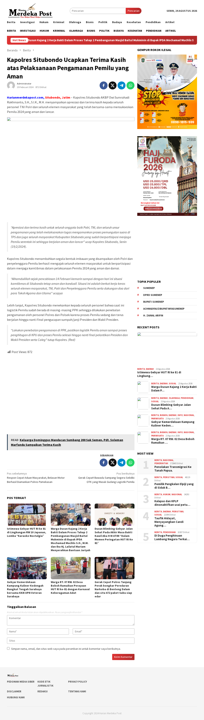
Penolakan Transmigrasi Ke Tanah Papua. (172, 468)
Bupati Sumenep (153, 301)
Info (180, 415)
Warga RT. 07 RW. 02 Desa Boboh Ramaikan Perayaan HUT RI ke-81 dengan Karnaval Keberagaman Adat (70, 587)
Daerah (150, 369)
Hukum (167, 494)
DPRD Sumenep (152, 295)
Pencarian (133, 11)
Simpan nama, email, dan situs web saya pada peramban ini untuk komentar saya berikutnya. (66, 649)
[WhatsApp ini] (130, 85)
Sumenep (149, 288)
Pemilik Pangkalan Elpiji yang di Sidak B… (174, 485)
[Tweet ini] (113, 85)
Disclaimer (14, 691)
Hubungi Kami (16, 697)
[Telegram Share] (122, 85)
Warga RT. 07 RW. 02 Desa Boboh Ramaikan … (172, 440)
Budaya (164, 415)
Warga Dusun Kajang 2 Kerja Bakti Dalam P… (174, 388)
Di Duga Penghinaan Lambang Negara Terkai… (172, 537)
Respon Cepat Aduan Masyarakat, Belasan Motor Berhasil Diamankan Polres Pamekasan (36, 478)
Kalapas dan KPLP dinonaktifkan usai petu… (172, 503)
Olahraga (174, 398)
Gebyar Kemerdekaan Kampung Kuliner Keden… (172, 423)
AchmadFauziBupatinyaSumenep (163, 308)
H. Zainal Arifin (153, 315)
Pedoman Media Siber (20, 681)
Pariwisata (157, 418)
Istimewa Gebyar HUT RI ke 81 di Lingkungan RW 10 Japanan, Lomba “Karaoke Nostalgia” (26, 532)
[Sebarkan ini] (104, 85)
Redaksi (42, 691)
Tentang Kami (77, 691)
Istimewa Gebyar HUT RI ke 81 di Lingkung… (159, 374)
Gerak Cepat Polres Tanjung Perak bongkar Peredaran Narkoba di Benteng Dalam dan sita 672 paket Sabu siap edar (113, 589)
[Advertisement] (70, 392)
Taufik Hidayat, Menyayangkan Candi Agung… (168, 522)
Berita (141, 369)
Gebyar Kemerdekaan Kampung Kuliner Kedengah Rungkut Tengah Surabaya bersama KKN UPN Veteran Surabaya (25, 589)
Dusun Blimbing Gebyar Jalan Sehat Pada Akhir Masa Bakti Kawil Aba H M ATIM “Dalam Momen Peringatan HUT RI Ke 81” (114, 536)
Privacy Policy (77, 681)
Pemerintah (161, 463)
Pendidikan (187, 398)
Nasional (189, 415)
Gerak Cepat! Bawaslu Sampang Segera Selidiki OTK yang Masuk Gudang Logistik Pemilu (106, 478)
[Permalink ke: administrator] (11, 85)
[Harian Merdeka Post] (30, 10)
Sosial (172, 383)
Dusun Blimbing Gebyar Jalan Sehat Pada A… (171, 406)
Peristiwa (169, 477)
